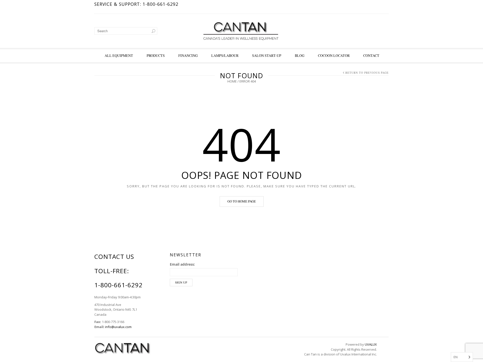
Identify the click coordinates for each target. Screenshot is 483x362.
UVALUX (371, 344)
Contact (371, 55)
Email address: (182, 264)
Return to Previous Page (367, 72)
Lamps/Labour (224, 55)
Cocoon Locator (334, 55)
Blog (299, 55)
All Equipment (119, 55)
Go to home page (241, 201)
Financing (188, 55)
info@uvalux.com (118, 327)
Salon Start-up (266, 55)
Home (232, 81)
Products (156, 55)
